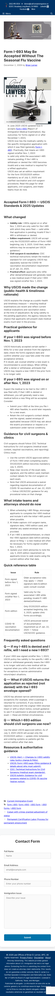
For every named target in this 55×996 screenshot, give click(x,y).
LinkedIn (43, 6)
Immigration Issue (12, 893)
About (48, 957)
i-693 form (16, 808)
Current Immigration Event (20, 801)
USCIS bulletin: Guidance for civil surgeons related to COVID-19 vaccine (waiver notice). (28, 778)
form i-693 (24, 804)
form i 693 (12, 804)
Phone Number (11, 879)
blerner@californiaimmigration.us (36, 4)
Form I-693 (21, 128)
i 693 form (35, 804)
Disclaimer (39, 957)
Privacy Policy (26, 957)
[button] (51, 13)
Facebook (23, 9)
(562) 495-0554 (14, 4)
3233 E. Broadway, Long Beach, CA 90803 (23, 6)
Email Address (11, 865)
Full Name (9, 851)
